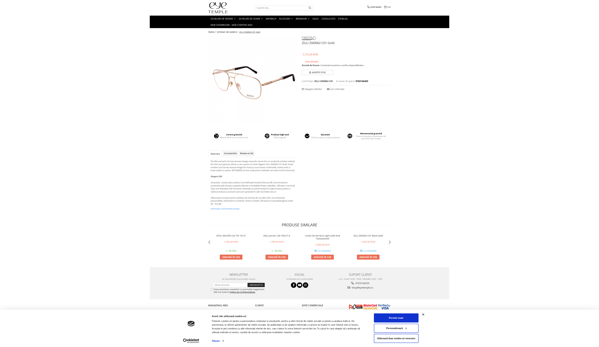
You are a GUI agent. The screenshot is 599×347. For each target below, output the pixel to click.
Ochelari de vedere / (228, 31)
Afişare (216, 341)
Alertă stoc (319, 72)
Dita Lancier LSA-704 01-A (276, 235)
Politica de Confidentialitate (242, 292)
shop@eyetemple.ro (362, 287)
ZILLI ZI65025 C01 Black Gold (368, 235)
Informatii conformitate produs (225, 208)
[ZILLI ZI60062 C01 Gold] (252, 80)
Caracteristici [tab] (230, 153)
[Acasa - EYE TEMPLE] (223, 7)
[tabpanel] (252, 80)
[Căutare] (310, 7)
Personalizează (394, 328)
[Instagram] (305, 285)
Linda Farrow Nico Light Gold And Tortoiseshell (322, 237)
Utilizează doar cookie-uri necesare (396, 338)
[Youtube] (299, 285)
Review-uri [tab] (246, 153)
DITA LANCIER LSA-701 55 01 (231, 235)
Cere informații (336, 89)
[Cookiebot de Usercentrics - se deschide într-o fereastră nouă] (191, 341)
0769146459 (362, 283)
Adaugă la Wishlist (313, 89)
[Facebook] (293, 285)
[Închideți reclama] (423, 314)
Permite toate (396, 318)
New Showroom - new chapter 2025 (231, 24)
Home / (212, 31)
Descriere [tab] (215, 153)
